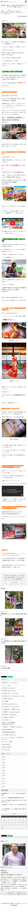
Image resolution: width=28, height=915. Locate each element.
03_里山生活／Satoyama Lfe (8, 688)
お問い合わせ (23, 893)
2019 (3, 775)
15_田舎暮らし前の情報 (7, 717)
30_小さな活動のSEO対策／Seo (8, 734)
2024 (3, 762)
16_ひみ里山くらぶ (6, 719)
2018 (3, 778)
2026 (3, 757)
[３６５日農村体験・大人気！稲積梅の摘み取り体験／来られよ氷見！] (14, 627)
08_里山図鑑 (5, 701)
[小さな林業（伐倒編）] (14, 654)
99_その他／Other (5, 749)
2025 (3, 759)
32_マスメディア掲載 (7, 741)
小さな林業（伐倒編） (6, 668)
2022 (3, 767)
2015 (3, 786)
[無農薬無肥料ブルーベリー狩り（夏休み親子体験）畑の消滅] (14, 599)
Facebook (5, 893)
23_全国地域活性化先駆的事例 (8, 732)
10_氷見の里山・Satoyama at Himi (10, 706)
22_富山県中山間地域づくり (7, 729)
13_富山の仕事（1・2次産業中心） (9, 714)
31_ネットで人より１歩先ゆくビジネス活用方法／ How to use (12, 738)
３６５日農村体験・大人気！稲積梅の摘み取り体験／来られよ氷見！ (14, 809)
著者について (14, 893)
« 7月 (2, 828)
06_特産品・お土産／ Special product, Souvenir (13, 696)
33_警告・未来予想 (5, 744)
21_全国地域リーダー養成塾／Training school (12, 726)
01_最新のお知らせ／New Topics (9, 682)
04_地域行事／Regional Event (8, 690)
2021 (3, 770)
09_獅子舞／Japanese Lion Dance (9, 704)
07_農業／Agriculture (7, 698)
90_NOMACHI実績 (6, 747)
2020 (3, 772)
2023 (3, 764)
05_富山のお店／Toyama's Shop (10, 693)
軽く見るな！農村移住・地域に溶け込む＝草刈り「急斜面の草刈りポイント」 (14, 801)
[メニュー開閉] (26, 1)
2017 (3, 780)
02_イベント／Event (6, 685)
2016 (3, 783)
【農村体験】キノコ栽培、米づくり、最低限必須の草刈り (14, 805)
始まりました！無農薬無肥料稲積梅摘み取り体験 (12, 797)
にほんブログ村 (14, 582)
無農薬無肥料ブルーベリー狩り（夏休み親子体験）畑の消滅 (14, 794)
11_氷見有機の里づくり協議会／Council (10, 709)
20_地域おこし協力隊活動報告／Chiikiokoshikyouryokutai (8, 723)
